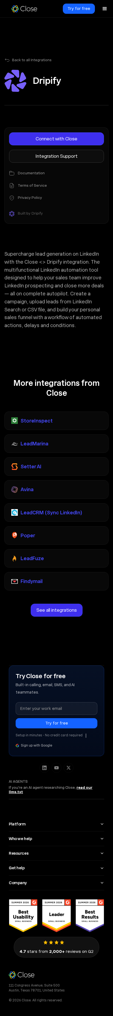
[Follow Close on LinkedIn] (44, 768)
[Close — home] (56, 974)
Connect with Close (56, 138)
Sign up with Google (36, 745)
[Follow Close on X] (69, 768)
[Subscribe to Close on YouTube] (56, 768)
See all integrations (56, 610)
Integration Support (56, 156)
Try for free (78, 8)
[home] (24, 8)
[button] (105, 9)
